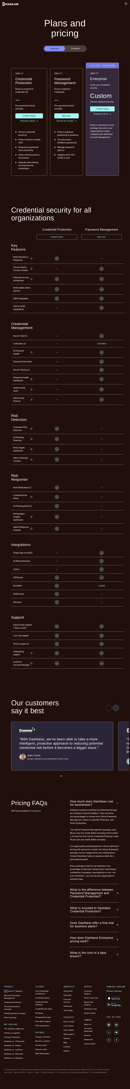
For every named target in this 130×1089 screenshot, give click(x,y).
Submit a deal (41, 1049)
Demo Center (69, 1022)
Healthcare (67, 1006)
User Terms (8, 1072)
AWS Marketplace (42, 1054)
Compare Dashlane (12, 1037)
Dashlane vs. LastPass (13, 1050)
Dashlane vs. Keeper (12, 1045)
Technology (68, 1010)
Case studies (68, 1030)
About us (87, 1024)
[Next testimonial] (116, 708)
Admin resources (91, 998)
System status (90, 1013)
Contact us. (36, 811)
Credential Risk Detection (41, 1003)
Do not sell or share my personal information (72, 1072)
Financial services (67, 1000)
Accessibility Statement (99, 1072)
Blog (65, 1043)
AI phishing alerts (42, 998)
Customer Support (88, 992)
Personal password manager (12, 1007)
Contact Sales (89, 1044)
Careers (87, 1035)
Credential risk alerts (43, 1009)
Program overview (42, 1037)
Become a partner (42, 1041)
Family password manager (15, 1013)
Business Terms (19, 1072)
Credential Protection (12, 1002)
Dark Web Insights (42, 1021)
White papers (68, 1034)
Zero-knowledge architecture (42, 992)
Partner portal (41, 1045)
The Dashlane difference (14, 1029)
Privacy (30, 1072)
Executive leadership (88, 1029)
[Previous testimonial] (109, 708)
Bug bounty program (88, 1003)
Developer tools (90, 1009)
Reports (66, 1038)
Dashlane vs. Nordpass (13, 1058)
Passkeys (39, 1013)
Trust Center (68, 1026)
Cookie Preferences (48, 1072)
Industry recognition (12, 1033)
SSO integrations (42, 1026)
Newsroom (88, 1039)
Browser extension (114, 991)
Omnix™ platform (13, 991)
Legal (37, 1072)
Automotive (68, 991)
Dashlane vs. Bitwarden (13, 1054)
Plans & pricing (10, 1017)
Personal (75, 48)
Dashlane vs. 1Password (14, 1041)
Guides (66, 1051)
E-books (66, 1047)
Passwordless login (43, 1017)
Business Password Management (12, 996)
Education (67, 995)
